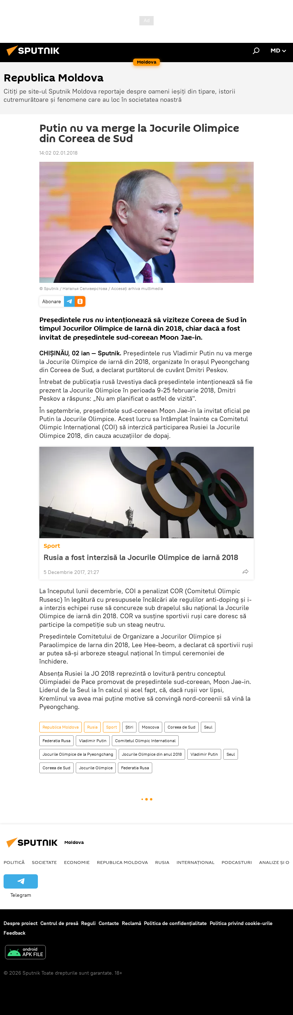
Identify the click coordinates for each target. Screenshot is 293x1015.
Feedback (14, 933)
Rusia (92, 727)
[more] (245, 571)
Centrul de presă (59, 923)
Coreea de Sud (181, 727)
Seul (208, 727)
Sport (52, 545)
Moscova (150, 727)
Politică (14, 862)
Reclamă (131, 923)
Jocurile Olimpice (96, 767)
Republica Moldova (61, 727)
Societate (44, 862)
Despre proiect (21, 923)
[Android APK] (25, 953)
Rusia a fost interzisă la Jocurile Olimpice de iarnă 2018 (141, 557)
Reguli (88, 923)
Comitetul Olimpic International (145, 740)
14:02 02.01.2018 (58, 153)
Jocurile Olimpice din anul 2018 (152, 754)
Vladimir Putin (92, 740)
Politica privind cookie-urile (241, 923)
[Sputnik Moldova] (35, 57)
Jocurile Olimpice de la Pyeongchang (78, 754)
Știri (129, 727)
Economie (77, 862)
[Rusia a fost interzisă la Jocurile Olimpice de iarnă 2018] (146, 492)
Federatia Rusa (56, 740)
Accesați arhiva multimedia (137, 288)
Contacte (109, 923)
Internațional (195, 862)
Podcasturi (237, 862)
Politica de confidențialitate (175, 923)
